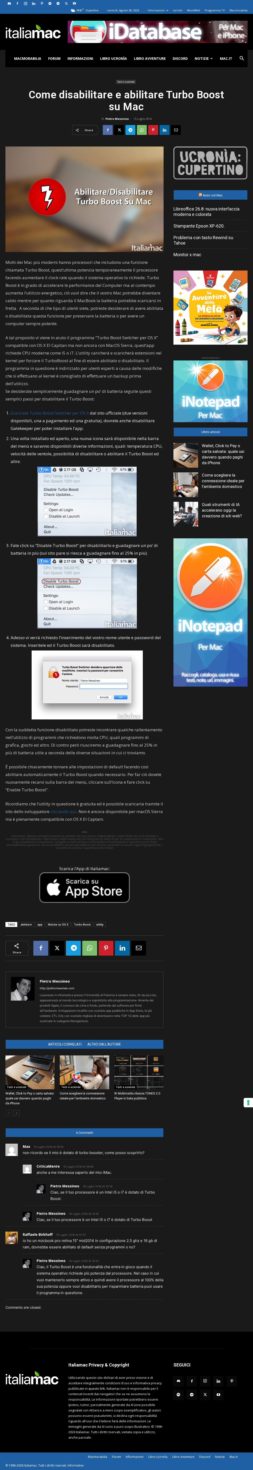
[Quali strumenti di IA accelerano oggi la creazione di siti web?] (185, 514)
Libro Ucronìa (113, 58)
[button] (242, 59)
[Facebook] (17, 3)
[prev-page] (8, 1113)
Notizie (202, 58)
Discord (180, 58)
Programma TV (215, 10)
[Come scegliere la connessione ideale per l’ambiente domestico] (84, 1072)
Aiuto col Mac (213, 195)
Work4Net (193, 10)
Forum (54, 58)
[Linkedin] (33, 3)
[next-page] (16, 1113)
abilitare (26, 924)
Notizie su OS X (58, 924)
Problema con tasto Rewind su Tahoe (203, 240)
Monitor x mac (187, 254)
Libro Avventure (150, 58)
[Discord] (9, 3)
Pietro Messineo (117, 119)
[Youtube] (74, 3)
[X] (66, 3)
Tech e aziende (125, 82)
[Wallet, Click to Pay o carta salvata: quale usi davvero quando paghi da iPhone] (30, 1072)
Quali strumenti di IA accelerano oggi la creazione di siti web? (222, 510)
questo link (96, 1388)
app (39, 924)
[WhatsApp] (142, 130)
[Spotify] (50, 3)
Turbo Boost (82, 924)
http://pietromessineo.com (57, 988)
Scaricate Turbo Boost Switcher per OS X (50, 413)
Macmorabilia (239, 10)
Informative (76, 1465)
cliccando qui (63, 811)
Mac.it (226, 58)
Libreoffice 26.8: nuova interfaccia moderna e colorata (206, 211)
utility (100, 924)
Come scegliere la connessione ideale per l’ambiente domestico (223, 481)
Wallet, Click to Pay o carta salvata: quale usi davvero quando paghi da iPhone (29, 1098)
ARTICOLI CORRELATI (65, 1044)
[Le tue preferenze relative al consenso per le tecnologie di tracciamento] (248, 1102)
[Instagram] (25, 3)
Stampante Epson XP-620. (199, 226)
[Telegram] (58, 3)
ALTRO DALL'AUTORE (104, 1044)
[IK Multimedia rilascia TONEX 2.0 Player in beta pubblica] (139, 1072)
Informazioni (156, 10)
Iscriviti (177, 10)
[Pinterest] (41, 3)
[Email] (176, 130)
